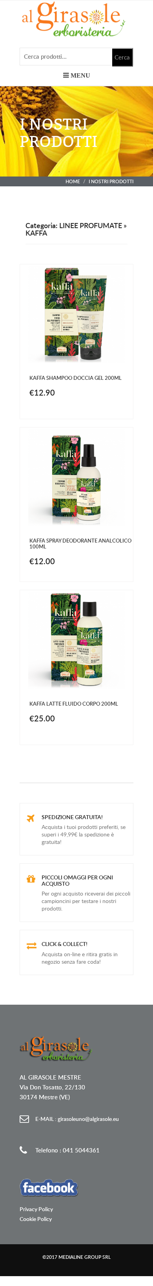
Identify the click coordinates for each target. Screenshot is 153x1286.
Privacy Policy (36, 1209)
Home (73, 181)
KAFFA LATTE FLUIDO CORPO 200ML (73, 703)
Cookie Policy (36, 1219)
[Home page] (76, 19)
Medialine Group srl (84, 1257)
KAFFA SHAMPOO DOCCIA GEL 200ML (75, 377)
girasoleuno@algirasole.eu (77, 1118)
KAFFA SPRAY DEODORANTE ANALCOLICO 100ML (80, 543)
